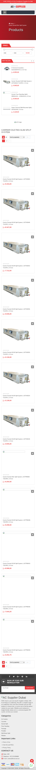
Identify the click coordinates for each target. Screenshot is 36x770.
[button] (31, 61)
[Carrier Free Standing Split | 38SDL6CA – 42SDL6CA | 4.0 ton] (7, 95)
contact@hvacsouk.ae (13, 758)
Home (12, 23)
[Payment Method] (12, 764)
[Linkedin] (26, 676)
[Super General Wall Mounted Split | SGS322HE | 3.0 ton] (7, 108)
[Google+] (18, 676)
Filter (28, 53)
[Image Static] (18, 122)
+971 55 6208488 (14, 756)
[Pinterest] (22, 676)
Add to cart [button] (32, 150)
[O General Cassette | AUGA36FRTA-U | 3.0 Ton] (7, 68)
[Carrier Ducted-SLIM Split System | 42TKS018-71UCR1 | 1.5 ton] (7, 82)
